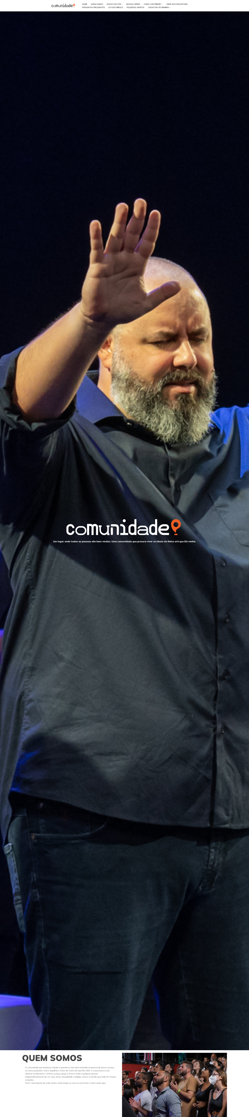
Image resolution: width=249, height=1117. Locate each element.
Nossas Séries (133, 4)
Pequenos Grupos (135, 7)
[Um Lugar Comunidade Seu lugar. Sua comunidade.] (64, 5)
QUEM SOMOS (97, 4)
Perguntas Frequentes (93, 7)
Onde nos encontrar (177, 4)
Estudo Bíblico (116, 7)
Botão (195, 6)
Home (84, 4)
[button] (122, 4)
